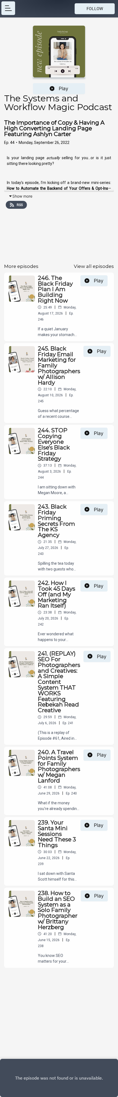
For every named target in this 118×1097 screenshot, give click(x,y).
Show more (22, 196)
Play (63, 88)
